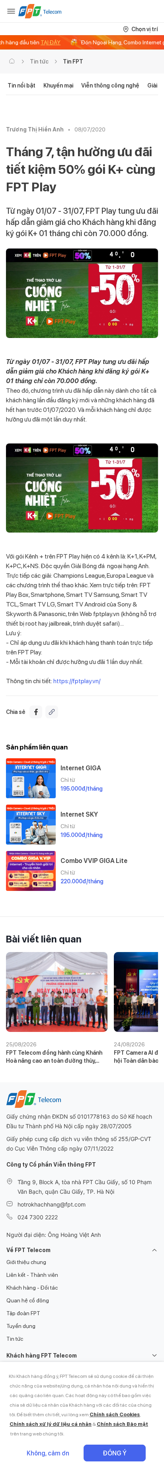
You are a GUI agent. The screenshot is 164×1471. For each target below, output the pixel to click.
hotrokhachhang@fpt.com (52, 1204)
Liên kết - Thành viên (32, 1275)
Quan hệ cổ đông (27, 1300)
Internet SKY (79, 814)
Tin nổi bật (21, 85)
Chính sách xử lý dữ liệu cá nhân (51, 1424)
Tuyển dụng (20, 1326)
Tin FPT (73, 61)
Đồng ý (115, 1453)
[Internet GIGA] (31, 778)
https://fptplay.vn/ (76, 681)
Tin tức (39, 61)
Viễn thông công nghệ (110, 85)
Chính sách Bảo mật (122, 1424)
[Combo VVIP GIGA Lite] (31, 871)
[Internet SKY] (31, 825)
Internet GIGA (81, 768)
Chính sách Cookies (115, 1414)
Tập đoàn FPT (23, 1313)
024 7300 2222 (38, 1217)
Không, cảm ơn (48, 1453)
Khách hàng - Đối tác (32, 1287)
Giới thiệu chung (26, 1262)
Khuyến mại (58, 85)
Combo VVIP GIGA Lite (94, 861)
